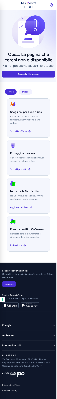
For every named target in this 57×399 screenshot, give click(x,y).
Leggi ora (9, 284)
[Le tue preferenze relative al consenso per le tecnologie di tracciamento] (2, 299)
